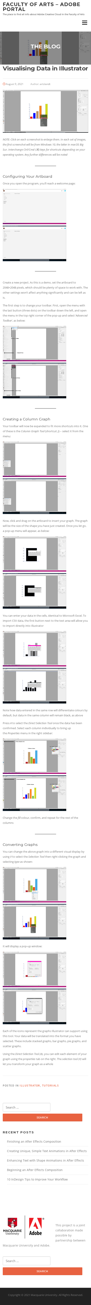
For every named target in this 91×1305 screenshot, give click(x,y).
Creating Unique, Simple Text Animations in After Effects (47, 1151)
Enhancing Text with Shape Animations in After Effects (45, 1160)
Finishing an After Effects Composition (34, 1141)
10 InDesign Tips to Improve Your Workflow (37, 1179)
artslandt (45, 84)
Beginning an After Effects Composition (35, 1170)
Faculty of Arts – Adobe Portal (41, 6)
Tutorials (50, 1085)
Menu (84, 22)
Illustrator (30, 1085)
